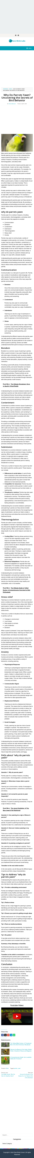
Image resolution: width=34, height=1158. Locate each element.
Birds (7, 1068)
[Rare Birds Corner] (17, 41)
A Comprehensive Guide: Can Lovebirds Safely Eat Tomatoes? (20, 1057)
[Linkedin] (18, 35)
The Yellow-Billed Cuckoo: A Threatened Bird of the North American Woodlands (20, 1043)
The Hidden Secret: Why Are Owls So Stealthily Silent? (8, 1074)
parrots (15, 1068)
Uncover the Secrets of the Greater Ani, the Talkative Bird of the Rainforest (25, 1075)
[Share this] (2, 1035)
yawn (19, 1068)
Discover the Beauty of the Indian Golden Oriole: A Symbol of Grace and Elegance (21, 1050)
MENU (30, 48)
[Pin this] (8, 1035)
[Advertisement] (17, 17)
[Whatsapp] (14, 1035)
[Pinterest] (15, 35)
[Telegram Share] (11, 1035)
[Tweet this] (5, 1035)
